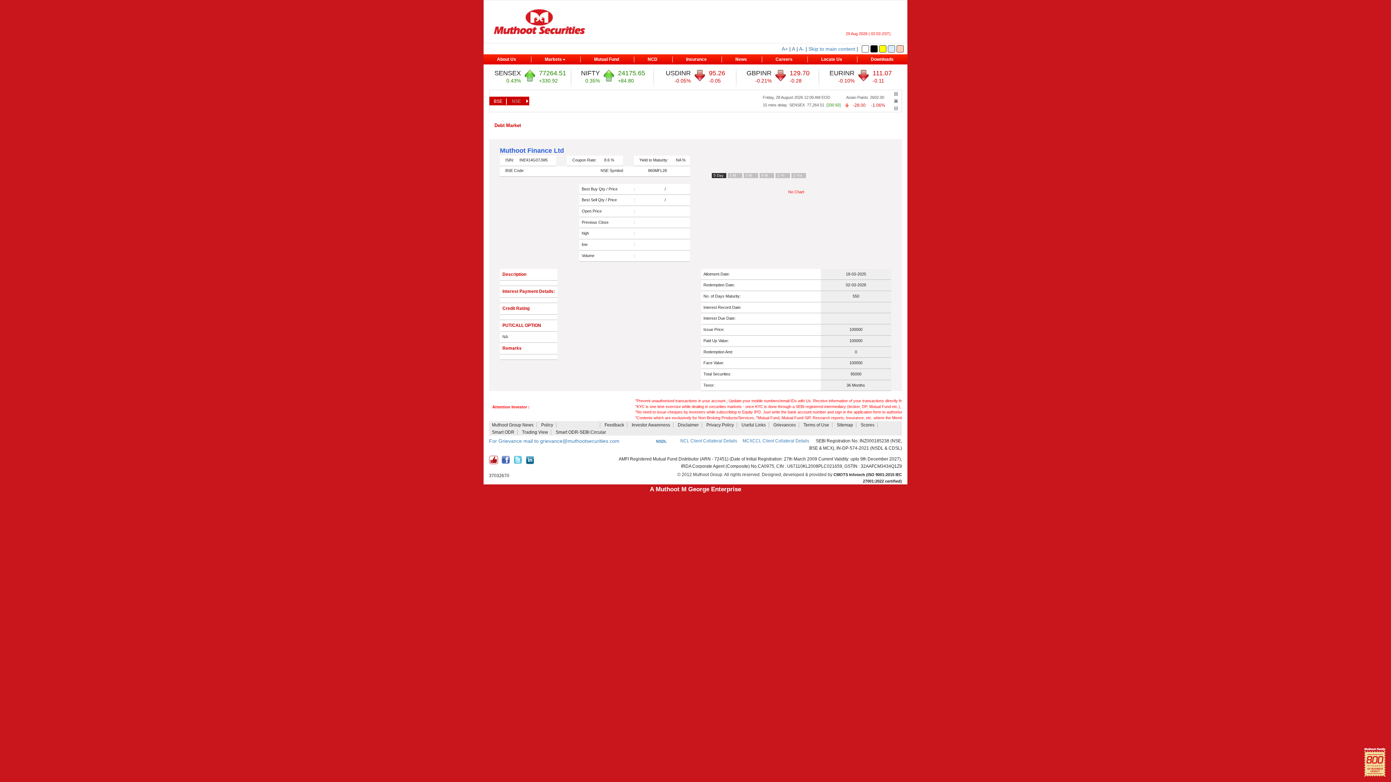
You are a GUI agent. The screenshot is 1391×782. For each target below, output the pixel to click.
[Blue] (891, 48)
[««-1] (896, 108)
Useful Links (754, 425)
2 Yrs (797, 175)
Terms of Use (816, 425)
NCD (652, 59)
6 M (764, 175)
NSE (516, 101)
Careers (784, 59)
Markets (553, 59)
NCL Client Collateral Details (708, 440)
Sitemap (845, 425)
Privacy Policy (720, 425)
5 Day (718, 175)
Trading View (535, 432)
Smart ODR (503, 432)
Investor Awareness (651, 425)
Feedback (614, 425)
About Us (506, 59)
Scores (867, 425)
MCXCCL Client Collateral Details (776, 440)
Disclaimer (688, 425)
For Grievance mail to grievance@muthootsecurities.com (554, 441)
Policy (547, 425)
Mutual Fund (606, 59)
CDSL (647, 441)
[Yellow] (882, 48)
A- (801, 49)
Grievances (784, 425)
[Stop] (896, 101)
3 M (748, 175)
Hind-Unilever (892, 97)
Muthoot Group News (513, 425)
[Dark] (874, 48)
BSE (498, 101)
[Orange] (900, 48)
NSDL (661, 441)
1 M (733, 175)
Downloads (882, 59)
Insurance (696, 59)
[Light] (865, 48)
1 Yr (780, 175)
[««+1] (896, 94)
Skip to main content (832, 49)
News (741, 59)
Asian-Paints (840, 97)
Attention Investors (579, 425)
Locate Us (831, 59)
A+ (785, 49)
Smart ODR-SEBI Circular (581, 432)
